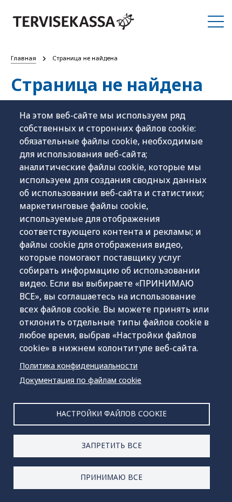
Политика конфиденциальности (78, 365)
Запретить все (111, 445)
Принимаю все (111, 477)
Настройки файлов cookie (111, 413)
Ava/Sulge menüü (216, 21)
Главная (23, 58)
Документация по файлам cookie (80, 380)
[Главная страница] (73, 21)
